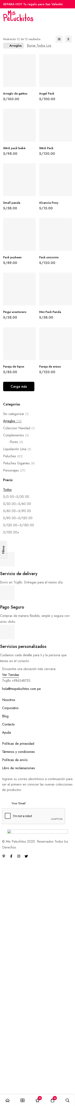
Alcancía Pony (48, 203)
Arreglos (12, 421)
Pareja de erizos (50, 366)
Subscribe (68, 797)
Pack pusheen (12, 257)
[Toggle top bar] (71, 4)
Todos (7, 489)
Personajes (14, 470)
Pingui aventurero (14, 312)
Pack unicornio (49, 257)
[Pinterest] (3, 856)
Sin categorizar (16, 413)
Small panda (11, 203)
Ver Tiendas (10, 674)
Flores (16, 442)
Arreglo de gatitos (15, 93)
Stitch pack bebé (14, 148)
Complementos (16, 435)
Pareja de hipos (13, 366)
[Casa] (7, 1100)
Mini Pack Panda (50, 312)
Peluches (12, 456)
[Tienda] (22, 1100)
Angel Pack (46, 93)
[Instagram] (18, 856)
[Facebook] (11, 856)
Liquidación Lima (17, 449)
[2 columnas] (68, 39)
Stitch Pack (46, 148)
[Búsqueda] (67, 1100)
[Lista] (59, 39)
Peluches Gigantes (19, 463)
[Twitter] (26, 856)
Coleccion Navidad (19, 428)
